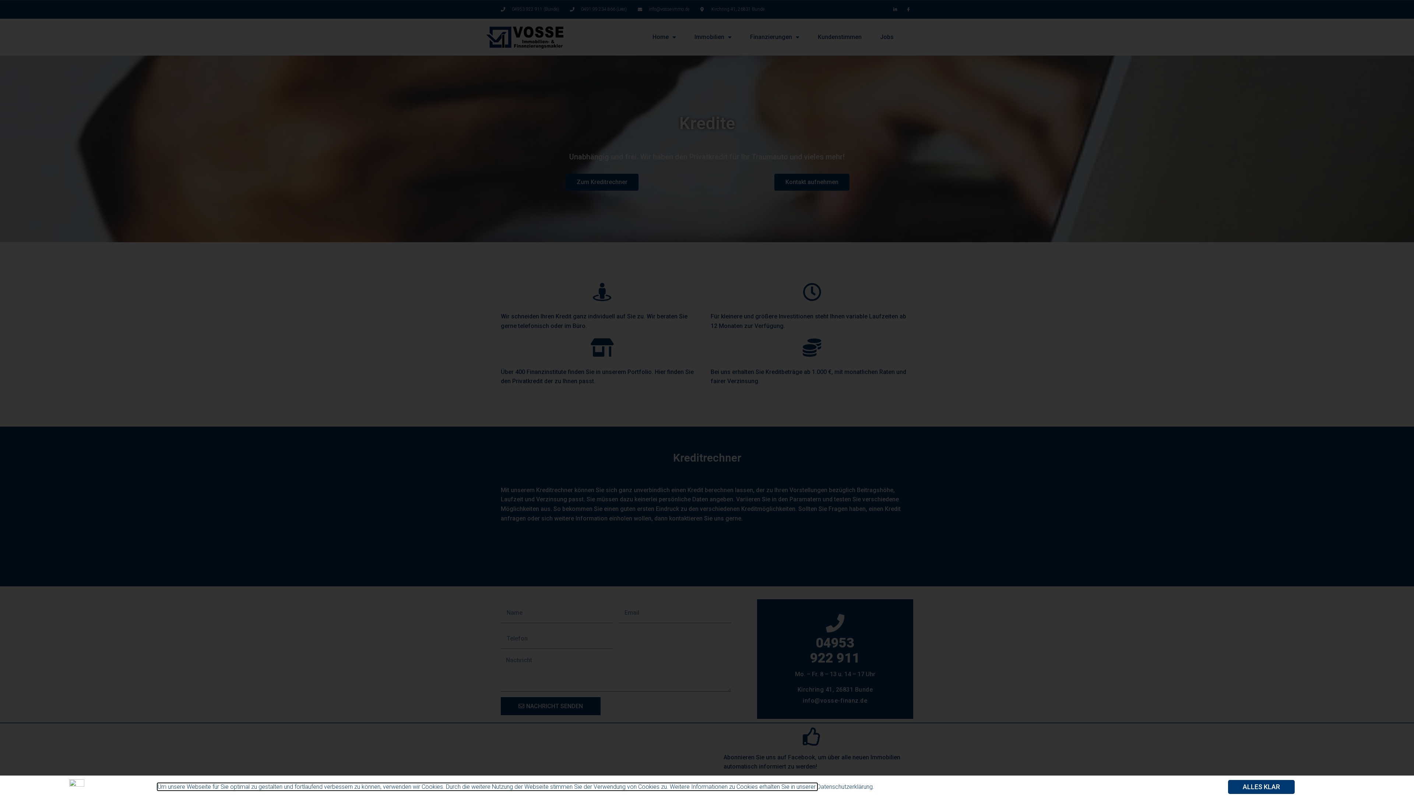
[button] (1261, 787)
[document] (707, 399)
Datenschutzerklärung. (845, 786)
